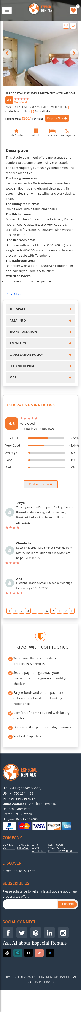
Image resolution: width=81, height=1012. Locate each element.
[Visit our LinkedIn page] (49, 932)
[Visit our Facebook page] (8, 932)
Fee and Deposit (23, 366)
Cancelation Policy (26, 354)
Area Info (18, 320)
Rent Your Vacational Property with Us (60, 848)
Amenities (18, 343)
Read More (14, 294)
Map (13, 377)
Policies (20, 871)
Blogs (7, 871)
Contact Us (9, 846)
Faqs (31, 871)
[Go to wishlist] (73, 10)
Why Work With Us (37, 848)
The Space (18, 309)
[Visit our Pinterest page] (35, 932)
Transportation (23, 332)
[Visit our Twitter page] (21, 932)
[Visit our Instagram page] (63, 932)
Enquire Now (55, 118)
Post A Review (39, 484)
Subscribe (68, 904)
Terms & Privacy (23, 846)
